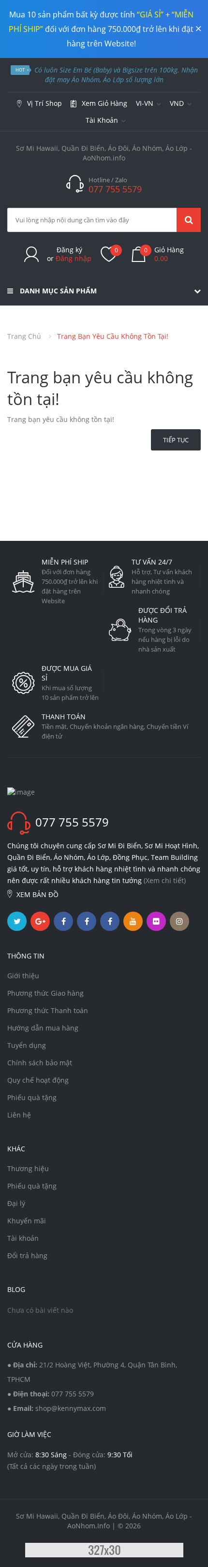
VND (178, 103)
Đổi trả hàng (27, 1255)
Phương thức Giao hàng (45, 993)
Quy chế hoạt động (38, 1080)
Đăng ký (69, 249)
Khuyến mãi (26, 1220)
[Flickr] (156, 921)
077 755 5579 (72, 1393)
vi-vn (145, 103)
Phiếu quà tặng (32, 1097)
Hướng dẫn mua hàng (42, 1027)
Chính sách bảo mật (39, 1062)
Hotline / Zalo (108, 180)
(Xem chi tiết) (165, 880)
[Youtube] (133, 921)
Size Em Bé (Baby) (85, 69)
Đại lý (16, 1203)
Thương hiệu (28, 1168)
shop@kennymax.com (70, 1408)
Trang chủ (24, 336)
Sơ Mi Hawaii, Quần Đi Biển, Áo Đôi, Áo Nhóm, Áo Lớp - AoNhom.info (104, 153)
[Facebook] (63, 921)
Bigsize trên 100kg (150, 69)
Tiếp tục (176, 439)
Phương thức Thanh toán (47, 1010)
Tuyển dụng (26, 1045)
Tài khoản (23, 1238)
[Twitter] (17, 921)
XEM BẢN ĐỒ (37, 894)
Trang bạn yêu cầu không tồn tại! (112, 336)
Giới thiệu (23, 975)
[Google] (40, 921)
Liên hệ (19, 1114)
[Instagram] (179, 921)
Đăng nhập (73, 258)
